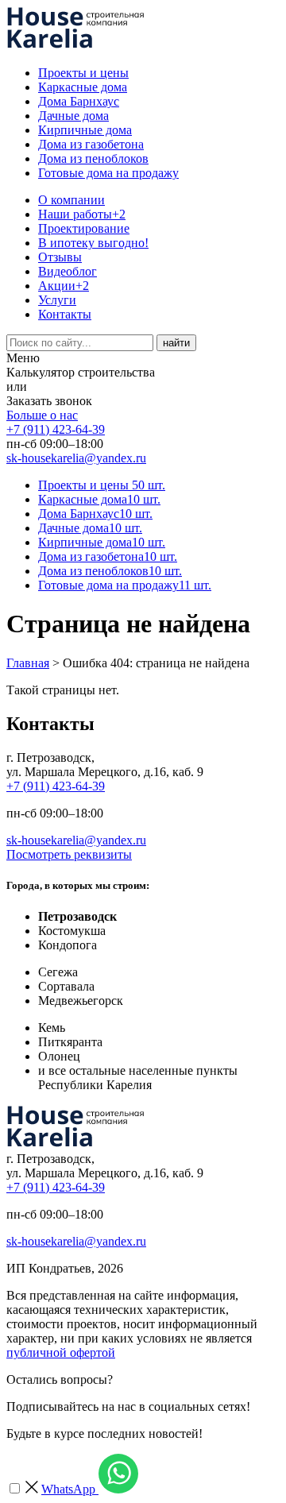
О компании (71, 200)
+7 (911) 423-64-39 (55, 429)
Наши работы (82, 214)
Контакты (64, 314)
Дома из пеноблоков (93, 158)
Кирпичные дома (85, 130)
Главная (27, 663)
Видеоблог (67, 271)
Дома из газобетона (91, 144)
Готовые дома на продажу (108, 173)
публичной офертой (60, 1352)
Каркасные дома (82, 87)
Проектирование (83, 228)
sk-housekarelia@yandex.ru (76, 458)
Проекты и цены (83, 72)
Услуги (57, 300)
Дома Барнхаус (78, 101)
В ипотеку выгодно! (93, 242)
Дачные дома (73, 115)
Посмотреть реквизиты (69, 854)
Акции (63, 285)
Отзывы (60, 257)
